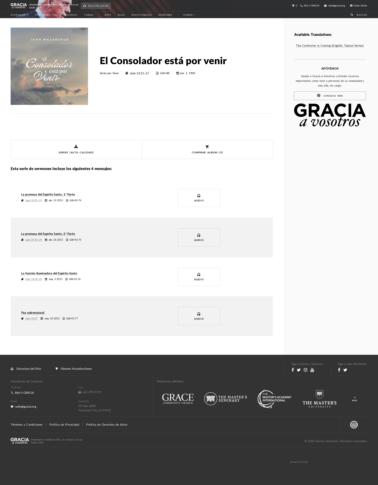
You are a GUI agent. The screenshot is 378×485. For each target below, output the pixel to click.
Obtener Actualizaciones (76, 368)
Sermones (165, 15)
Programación (46, 15)
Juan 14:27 (31, 318)
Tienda (89, 15)
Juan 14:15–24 (33, 239)
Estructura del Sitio (28, 368)
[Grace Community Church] (177, 399)
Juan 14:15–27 (139, 73)
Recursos (70, 15)
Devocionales (142, 15)
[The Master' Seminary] (226, 399)
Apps (108, 15)
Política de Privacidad (64, 424)
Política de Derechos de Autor (107, 424)
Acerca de (18, 15)
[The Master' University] (320, 399)
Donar (188, 15)
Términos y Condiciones (27, 424)
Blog (121, 15)
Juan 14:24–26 (33, 279)
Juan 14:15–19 (33, 200)
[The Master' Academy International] (275, 398)
